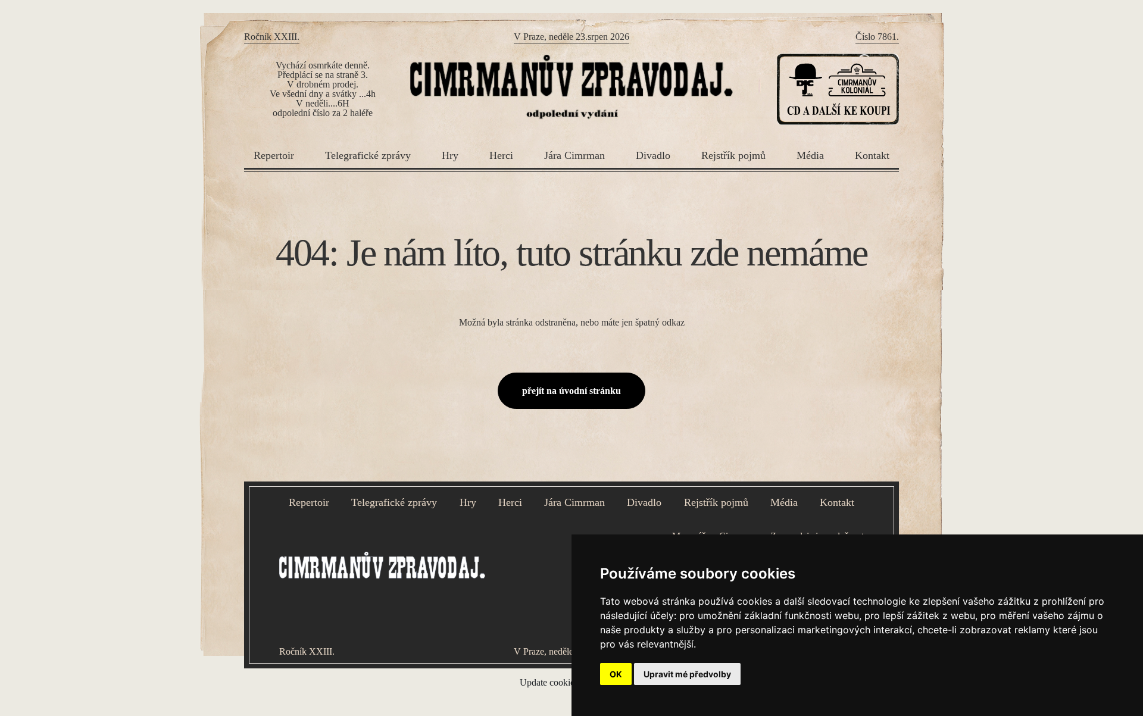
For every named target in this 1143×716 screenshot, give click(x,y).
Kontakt (872, 155)
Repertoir (274, 155)
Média (810, 155)
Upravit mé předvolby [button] (687, 674)
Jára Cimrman (574, 155)
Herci (501, 155)
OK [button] (616, 674)
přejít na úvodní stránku (571, 391)
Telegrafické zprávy (368, 155)
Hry (450, 155)
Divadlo (653, 155)
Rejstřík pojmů (733, 155)
